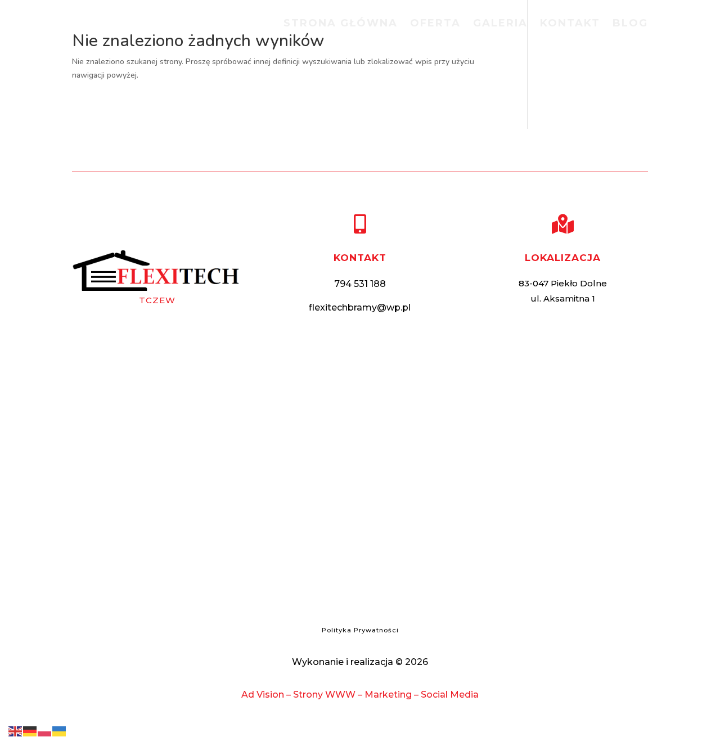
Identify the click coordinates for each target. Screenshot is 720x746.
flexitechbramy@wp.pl (360, 307)
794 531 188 (360, 283)
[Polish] (45, 730)
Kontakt (570, 24)
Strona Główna (341, 24)
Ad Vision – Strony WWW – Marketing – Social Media (360, 694)
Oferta (435, 24)
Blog (630, 24)
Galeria (500, 24)
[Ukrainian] (59, 730)
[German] (30, 730)
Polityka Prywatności (360, 630)
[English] (15, 730)
